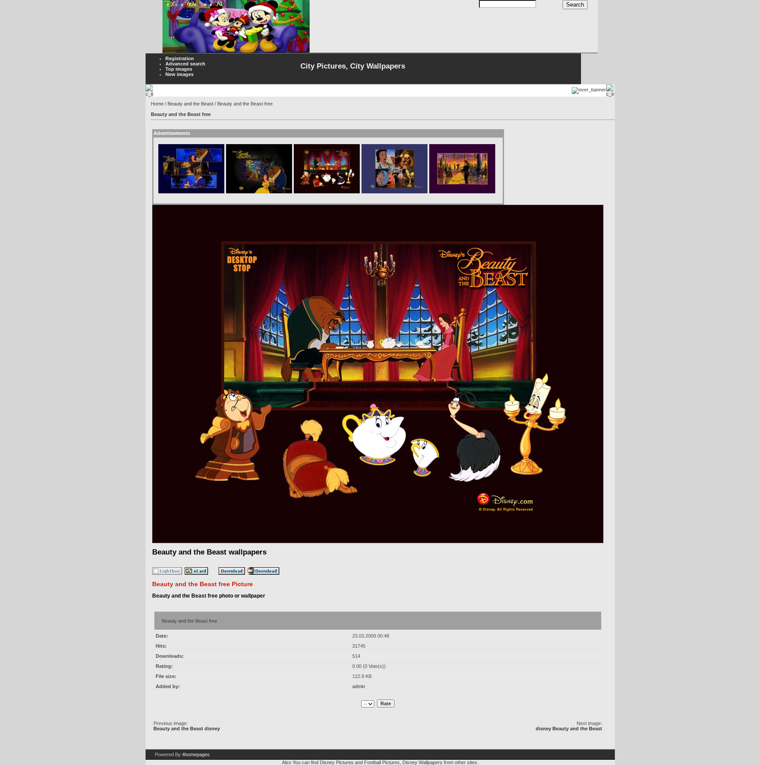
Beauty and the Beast (190, 103)
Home (157, 103)
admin (358, 686)
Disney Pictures (337, 762)
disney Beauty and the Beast (569, 728)
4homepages (196, 754)
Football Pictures (382, 762)
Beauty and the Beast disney (186, 728)
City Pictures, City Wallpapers (352, 66)
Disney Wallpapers (422, 762)
